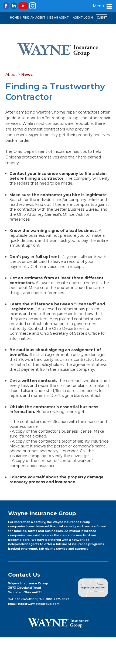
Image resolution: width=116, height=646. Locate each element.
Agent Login (83, 17)
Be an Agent (59, 17)
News (27, 74)
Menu (98, 5)
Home (14, 17)
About (11, 74)
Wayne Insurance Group (58, 49)
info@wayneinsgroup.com (39, 604)
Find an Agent (34, 17)
